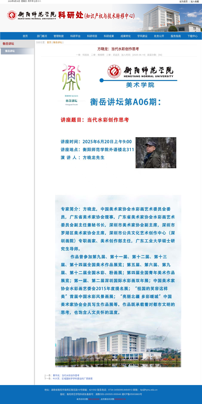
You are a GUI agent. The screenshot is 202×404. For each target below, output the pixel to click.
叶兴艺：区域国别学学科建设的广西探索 (73, 378)
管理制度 (59, 36)
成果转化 (126, 36)
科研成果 (109, 36)
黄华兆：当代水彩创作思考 (66, 375)
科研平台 (75, 36)
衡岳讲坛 (10, 51)
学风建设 (142, 36)
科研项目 (92, 36)
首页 (25, 36)
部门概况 (42, 36)
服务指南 (176, 36)
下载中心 (192, 36)
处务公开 (159, 36)
